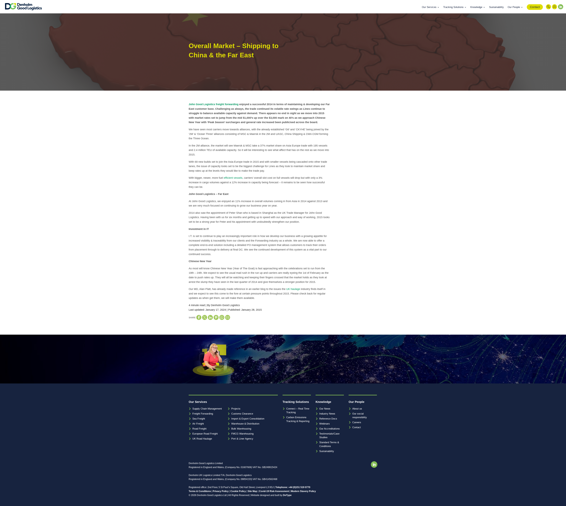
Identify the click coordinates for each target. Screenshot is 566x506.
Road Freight (199, 428)
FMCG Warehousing (242, 433)
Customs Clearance (242, 413)
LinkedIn (560, 10)
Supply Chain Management (207, 408)
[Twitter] (204, 317)
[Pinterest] (216, 317)
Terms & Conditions (200, 491)
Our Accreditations (329, 428)
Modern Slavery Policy (303, 491)
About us (357, 408)
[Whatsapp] (221, 317)
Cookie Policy (238, 491)
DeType (287, 495)
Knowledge (476, 7)
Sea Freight (198, 418)
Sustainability (496, 7)
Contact (535, 7)
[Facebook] (198, 317)
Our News (324, 408)
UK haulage (293, 289)
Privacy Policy (221, 491)
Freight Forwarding (202, 413)
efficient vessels (233, 177)
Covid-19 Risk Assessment (274, 491)
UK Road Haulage (202, 438)
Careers (356, 422)
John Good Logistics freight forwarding (213, 104)
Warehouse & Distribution (245, 423)
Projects (235, 408)
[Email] (227, 317)
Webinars (324, 423)
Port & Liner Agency (242, 438)
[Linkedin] (210, 317)
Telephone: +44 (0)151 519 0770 (292, 487)
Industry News (327, 413)
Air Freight (198, 423)
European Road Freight (205, 433)
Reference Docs (328, 418)
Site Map (252, 491)
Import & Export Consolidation (247, 418)
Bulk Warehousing (241, 428)
